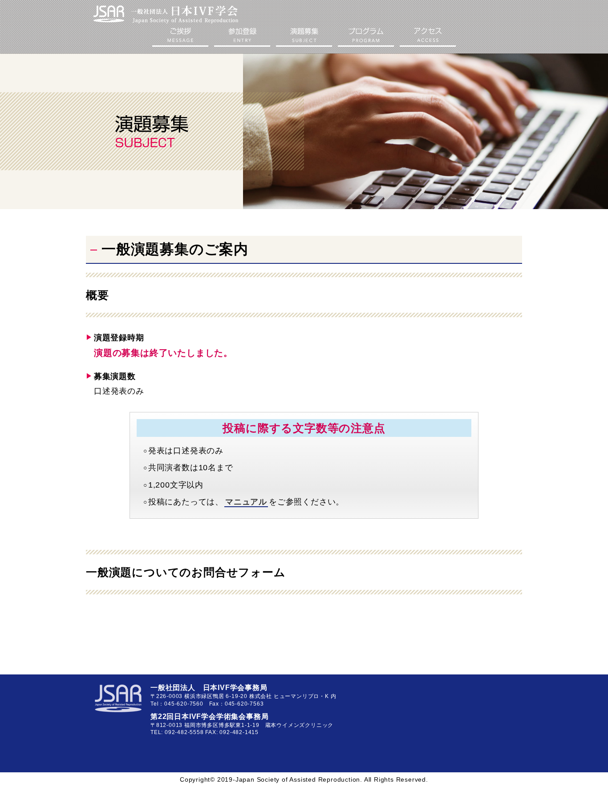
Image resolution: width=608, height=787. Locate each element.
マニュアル (246, 501)
